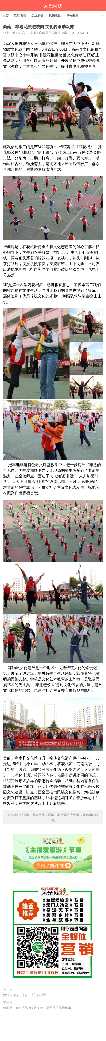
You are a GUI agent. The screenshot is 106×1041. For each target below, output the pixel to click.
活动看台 (20, 15)
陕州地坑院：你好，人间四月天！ (26, 994)
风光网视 (53, 5)
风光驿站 (72, 15)
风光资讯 (18, 32)
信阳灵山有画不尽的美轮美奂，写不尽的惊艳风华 (37, 1007)
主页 (6, 15)
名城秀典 (37, 15)
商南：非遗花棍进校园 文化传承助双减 (38, 26)
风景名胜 (55, 15)
